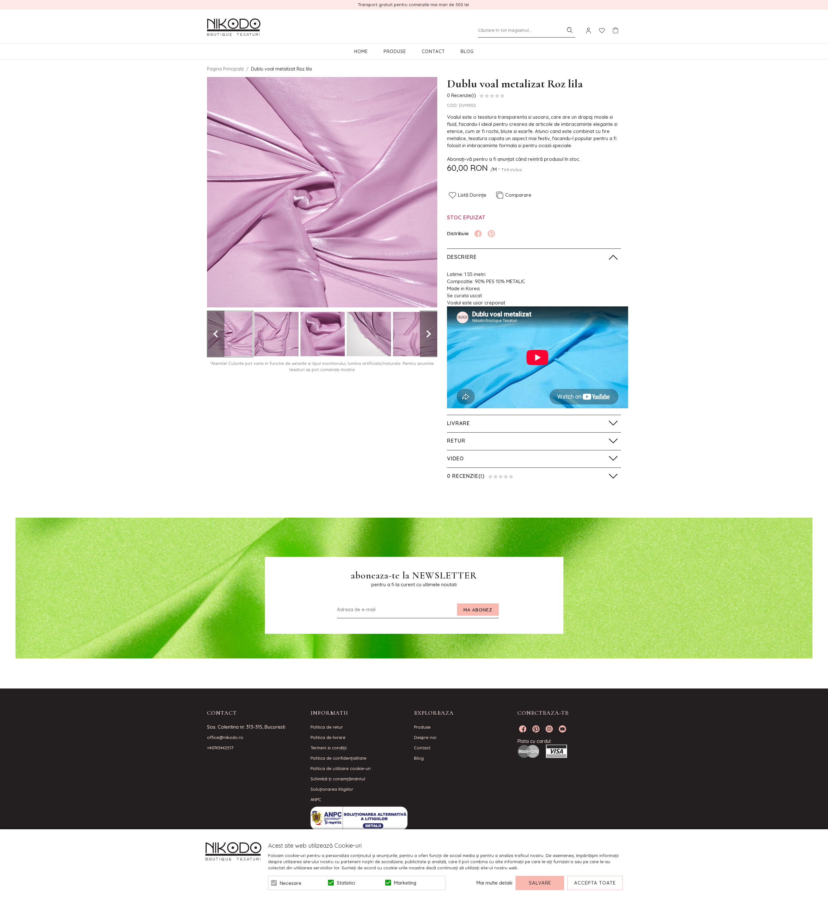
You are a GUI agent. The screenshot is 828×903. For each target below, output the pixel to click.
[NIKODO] (233, 27)
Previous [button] (215, 334)
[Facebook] (478, 233)
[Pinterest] (491, 233)
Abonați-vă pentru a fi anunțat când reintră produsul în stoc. (513, 159)
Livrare (458, 423)
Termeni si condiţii (328, 747)
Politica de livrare (327, 737)
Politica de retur (326, 727)
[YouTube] (562, 729)
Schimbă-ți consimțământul (337, 778)
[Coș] (615, 30)
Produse (395, 51)
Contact (433, 51)
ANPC (315, 799)
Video (455, 458)
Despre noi (425, 737)
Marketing (405, 883)
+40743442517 (220, 747)
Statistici (346, 883)
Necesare (290, 883)
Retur (456, 440)
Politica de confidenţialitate (338, 758)
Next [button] (428, 334)
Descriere (462, 257)
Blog (467, 51)
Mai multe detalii (494, 883)
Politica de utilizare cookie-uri (340, 768)
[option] (322, 192)
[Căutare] (569, 30)
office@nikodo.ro (225, 737)
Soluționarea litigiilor (331, 789)
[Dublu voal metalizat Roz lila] (230, 334)
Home (361, 51)
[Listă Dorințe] (601, 30)
